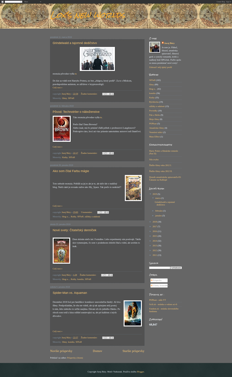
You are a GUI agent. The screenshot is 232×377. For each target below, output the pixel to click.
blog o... (66, 216)
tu (76, 73)
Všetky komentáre (160, 285)
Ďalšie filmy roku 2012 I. (160, 165)
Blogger (140, 371)
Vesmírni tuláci (156, 132)
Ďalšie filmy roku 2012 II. (160, 171)
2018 (155, 222)
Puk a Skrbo (154, 115)
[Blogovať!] (106, 94)
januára (158, 215)
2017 (155, 226)
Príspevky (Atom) (75, 358)
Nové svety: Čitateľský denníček (74, 230)
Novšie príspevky (61, 351)
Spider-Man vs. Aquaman (70, 292)
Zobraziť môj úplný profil (160, 67)
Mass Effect (154, 136)
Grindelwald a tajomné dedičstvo (75, 43)
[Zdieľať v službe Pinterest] (112, 94)
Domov (97, 351)
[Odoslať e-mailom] (103, 94)
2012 (155, 250)
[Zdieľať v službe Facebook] (110, 94)
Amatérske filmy (156, 128)
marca (158, 198)
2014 (155, 241)
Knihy (65, 157)
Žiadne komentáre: (89, 94)
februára (159, 211)
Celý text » (57, 87)
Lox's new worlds (87, 14)
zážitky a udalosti (92, 216)
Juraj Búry (169, 43)
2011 (155, 255)
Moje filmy (154, 119)
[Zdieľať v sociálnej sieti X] (108, 94)
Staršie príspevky (133, 351)
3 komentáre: (87, 212)
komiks (80, 279)
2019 (155, 194)
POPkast (153, 123)
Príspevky (157, 280)
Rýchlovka (154, 102)
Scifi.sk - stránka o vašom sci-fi (163, 304)
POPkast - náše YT (157, 300)
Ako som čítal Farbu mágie (71, 171)
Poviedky (153, 110)
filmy (64, 98)
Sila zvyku (154, 159)
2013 (155, 245)
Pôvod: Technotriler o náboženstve (76, 111)
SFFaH (71, 98)
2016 (155, 231)
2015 (155, 236)
